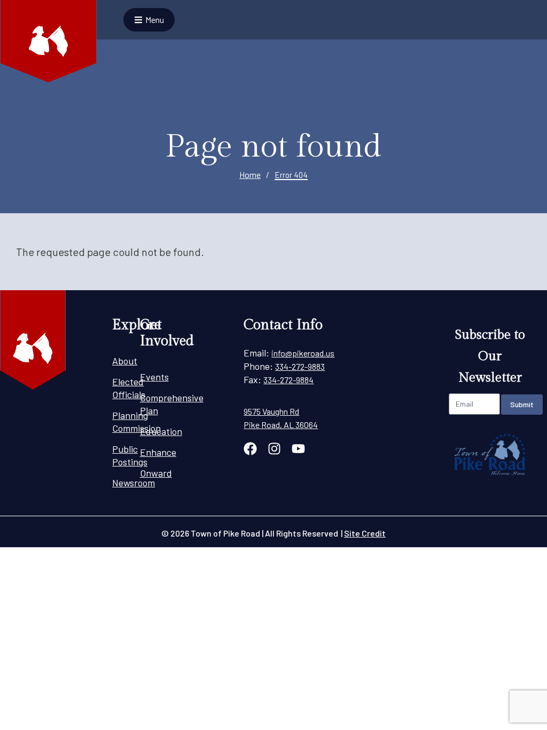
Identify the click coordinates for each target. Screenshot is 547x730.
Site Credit (365, 533)
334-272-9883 (300, 366)
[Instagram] (274, 448)
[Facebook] (250, 448)
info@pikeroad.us (302, 353)
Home (250, 174)
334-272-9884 (288, 380)
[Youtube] (298, 448)
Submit (522, 404)
